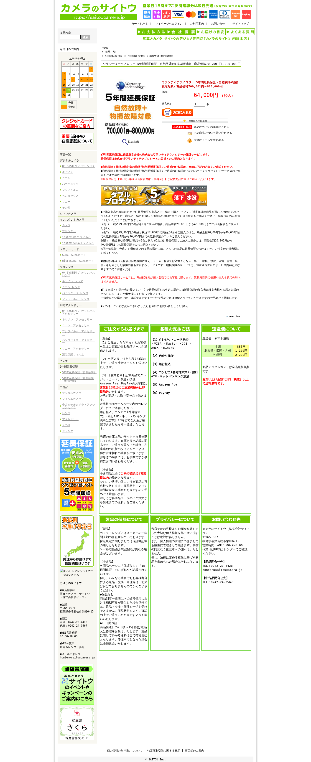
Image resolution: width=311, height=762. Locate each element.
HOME (105, 47)
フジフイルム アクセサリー (78, 333)
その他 (66, 207)
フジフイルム (70, 189)
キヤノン (67, 172)
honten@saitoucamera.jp (77, 657)
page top (234, 316)
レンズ (66, 413)
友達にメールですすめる (209, 140)
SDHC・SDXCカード (74, 255)
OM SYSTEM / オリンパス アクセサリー (79, 312)
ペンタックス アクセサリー (78, 341)
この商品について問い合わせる (213, 133)
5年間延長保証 (69, 366)
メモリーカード (69, 249)
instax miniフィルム (76, 237)
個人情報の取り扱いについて (125, 750)
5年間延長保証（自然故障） (79, 372)
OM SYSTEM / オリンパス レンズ (78, 274)
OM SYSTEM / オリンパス (78, 166)
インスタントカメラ (72, 219)
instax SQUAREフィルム (78, 243)
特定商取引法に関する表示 (163, 750)
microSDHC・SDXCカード (78, 260)
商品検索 (65, 32)
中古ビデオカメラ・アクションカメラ (78, 406)
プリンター (69, 231)
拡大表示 (133, 141)
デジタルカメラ (69, 160)
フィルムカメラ (71, 398)
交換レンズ (67, 267)
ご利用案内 (197, 23)
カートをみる (139, 23)
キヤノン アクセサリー (77, 319)
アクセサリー (70, 419)
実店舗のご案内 (194, 750)
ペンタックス (70, 195)
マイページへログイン (169, 23)
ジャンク (67, 431)
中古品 (64, 387)
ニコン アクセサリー (75, 325)
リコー (66, 201)
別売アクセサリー (71, 305)
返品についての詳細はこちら (211, 127)
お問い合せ (218, 23)
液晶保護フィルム (73, 354)
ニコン (66, 178)
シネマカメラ (68, 213)
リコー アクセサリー (75, 348)
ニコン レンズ (71, 287)
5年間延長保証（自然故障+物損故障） (78, 380)
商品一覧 (65, 154)
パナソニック (70, 183)
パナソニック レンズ (75, 293)
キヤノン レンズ (72, 281)
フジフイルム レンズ (75, 299)
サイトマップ (240, 23)
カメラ (66, 225)
